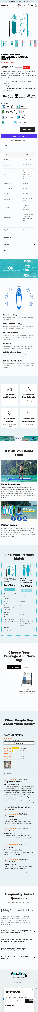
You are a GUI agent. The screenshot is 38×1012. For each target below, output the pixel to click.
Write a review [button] (19, 743)
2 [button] (15, 872)
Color (5, 103)
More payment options (19, 140)
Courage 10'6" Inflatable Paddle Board (14, 56)
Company (18, 982)
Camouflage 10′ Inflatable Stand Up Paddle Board (27, 692)
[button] (15, 49)
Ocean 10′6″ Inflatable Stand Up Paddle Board (26, 580)
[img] (14, 779)
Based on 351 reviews (11, 740)
